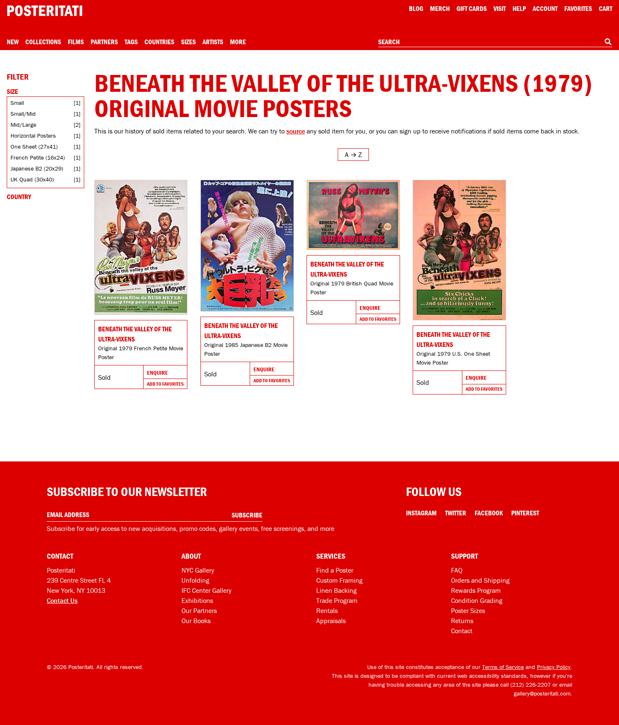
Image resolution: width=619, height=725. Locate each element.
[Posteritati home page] (45, 10)
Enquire (157, 372)
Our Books (196, 620)
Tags (131, 41)
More (238, 41)
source (295, 131)
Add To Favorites (165, 384)
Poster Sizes (468, 610)
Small (17, 103)
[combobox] (495, 42)
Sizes (188, 41)
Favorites (578, 8)
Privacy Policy (554, 667)
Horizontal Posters (33, 135)
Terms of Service (503, 667)
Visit (500, 8)
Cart (605, 8)
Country (19, 196)
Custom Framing (339, 580)
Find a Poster (334, 570)
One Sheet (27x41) (34, 146)
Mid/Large (23, 124)
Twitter (455, 513)
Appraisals (331, 620)
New (13, 41)
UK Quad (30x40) (32, 179)
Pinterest (525, 513)
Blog (416, 8)
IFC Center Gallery (206, 590)
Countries (159, 41)
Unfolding (195, 580)
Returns (462, 620)
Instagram (421, 513)
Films (76, 41)
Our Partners (199, 610)
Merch (440, 8)
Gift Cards (471, 8)
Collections (43, 41)
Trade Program (337, 600)
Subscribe (247, 515)
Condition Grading (476, 600)
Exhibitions (197, 600)
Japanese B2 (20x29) (37, 168)
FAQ (456, 570)
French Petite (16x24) (38, 157)
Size (12, 91)
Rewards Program (476, 590)
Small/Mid (23, 113)
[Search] (608, 42)
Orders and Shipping (480, 580)
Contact (461, 630)
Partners (104, 41)
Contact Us (62, 600)
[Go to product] (140, 247)
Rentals (327, 610)
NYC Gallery (197, 570)
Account (545, 8)
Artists (213, 41)
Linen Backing (336, 590)
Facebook (489, 513)
